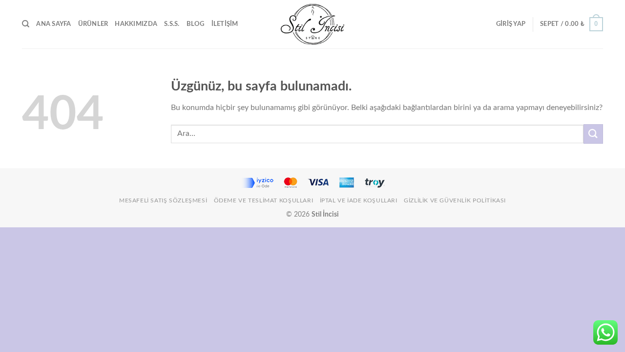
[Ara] (25, 24)
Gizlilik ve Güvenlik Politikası (455, 200)
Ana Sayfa (53, 24)
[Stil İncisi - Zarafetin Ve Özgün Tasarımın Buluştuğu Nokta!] (312, 24)
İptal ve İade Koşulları (358, 200)
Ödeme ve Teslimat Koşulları (263, 200)
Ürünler (93, 24)
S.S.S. (172, 24)
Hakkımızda (136, 24)
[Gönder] (593, 133)
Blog (196, 24)
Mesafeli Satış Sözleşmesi (163, 200)
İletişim (224, 24)
